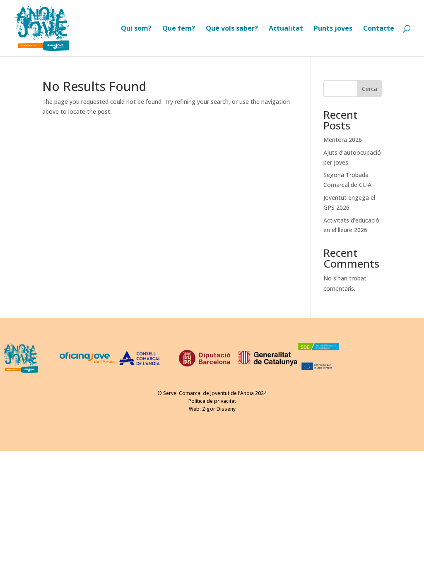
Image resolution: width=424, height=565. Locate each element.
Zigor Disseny (219, 408)
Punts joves (333, 29)
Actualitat (286, 29)
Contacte (378, 29)
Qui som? (136, 29)
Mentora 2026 (342, 140)
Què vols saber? (232, 29)
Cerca (369, 89)
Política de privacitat (212, 401)
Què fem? (178, 29)
